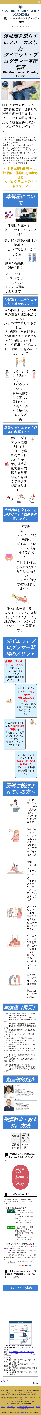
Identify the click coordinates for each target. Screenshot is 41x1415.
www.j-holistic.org (21, 1412)
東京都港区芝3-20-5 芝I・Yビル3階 (21, 1352)
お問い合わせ (11, 1407)
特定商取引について (22, 1408)
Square (35, 1246)
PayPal (7, 1248)
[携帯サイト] (36, 1383)
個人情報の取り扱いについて (25, 1407)
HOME (3, 1407)
